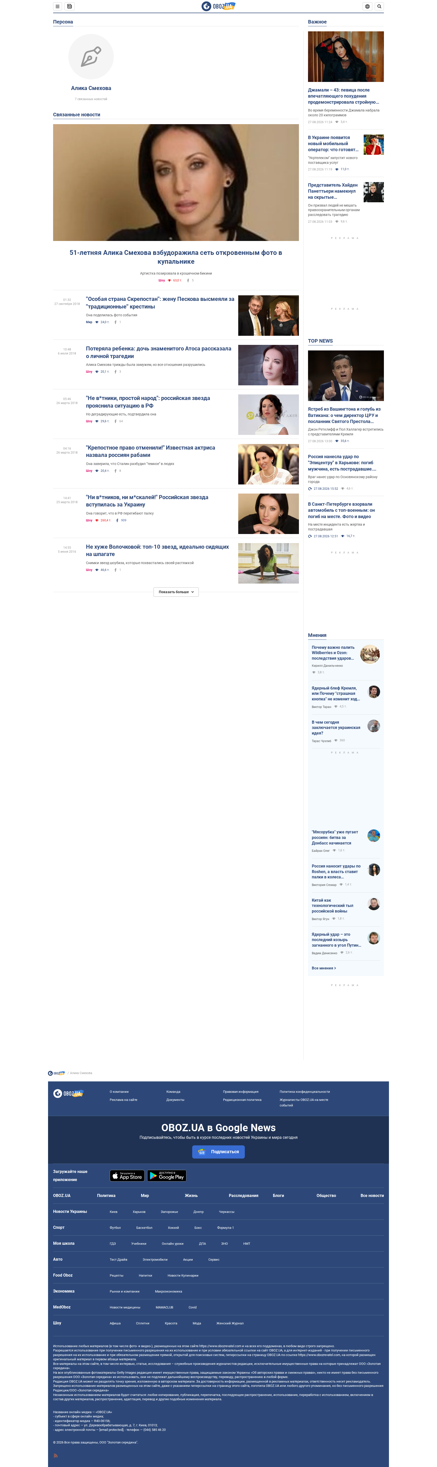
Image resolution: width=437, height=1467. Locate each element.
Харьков (139, 1212)
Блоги (278, 1195)
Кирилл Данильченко (327, 666)
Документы (175, 1100)
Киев (113, 1212)
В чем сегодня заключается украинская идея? (336, 728)
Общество (326, 1195)
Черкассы (226, 1212)
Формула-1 (225, 1228)
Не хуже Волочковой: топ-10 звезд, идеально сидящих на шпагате (157, 551)
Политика (106, 1195)
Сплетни (142, 1323)
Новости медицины (125, 1307)
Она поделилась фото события (111, 315)
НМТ (246, 1244)
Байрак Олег (321, 851)
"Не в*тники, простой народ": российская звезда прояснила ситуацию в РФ (148, 402)
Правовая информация (240, 1092)
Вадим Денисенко (324, 953)
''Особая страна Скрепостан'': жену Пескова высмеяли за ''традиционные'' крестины (160, 303)
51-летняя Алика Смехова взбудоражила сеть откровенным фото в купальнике (176, 257)
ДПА (202, 1244)
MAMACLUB (164, 1307)
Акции (188, 1259)
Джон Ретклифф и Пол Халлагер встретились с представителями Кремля (346, 431)
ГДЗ (113, 1244)
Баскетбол (144, 1228)
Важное (317, 22)
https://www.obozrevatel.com (220, 1346)
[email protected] (111, 1430)
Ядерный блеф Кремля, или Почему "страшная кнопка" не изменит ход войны (334, 694)
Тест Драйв (118, 1259)
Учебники (138, 1244)
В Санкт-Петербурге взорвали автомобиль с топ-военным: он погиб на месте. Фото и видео (341, 510)
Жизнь (191, 1195)
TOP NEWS (320, 341)
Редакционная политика (242, 1100)
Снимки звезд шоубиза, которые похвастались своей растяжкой (140, 563)
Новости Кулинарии (183, 1275)
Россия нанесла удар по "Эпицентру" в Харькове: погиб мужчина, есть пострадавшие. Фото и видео (340, 463)
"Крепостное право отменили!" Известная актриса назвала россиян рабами (150, 451)
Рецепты (116, 1275)
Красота (171, 1323)
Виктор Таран (321, 707)
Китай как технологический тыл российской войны (332, 906)
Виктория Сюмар (324, 885)
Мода (197, 1323)
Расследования (243, 1195)
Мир (89, 322)
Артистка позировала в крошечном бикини (176, 273)
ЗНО (224, 1244)
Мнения (317, 635)
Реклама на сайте (123, 1100)
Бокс (198, 1228)
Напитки (145, 1275)
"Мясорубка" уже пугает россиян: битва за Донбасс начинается (335, 837)
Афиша (115, 1323)
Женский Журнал (230, 1323)
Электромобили (155, 1259)
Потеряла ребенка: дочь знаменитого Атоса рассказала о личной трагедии (158, 352)
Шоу (162, 280)
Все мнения (322, 968)
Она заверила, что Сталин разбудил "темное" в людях (130, 464)
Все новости (372, 1195)
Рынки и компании (125, 1291)
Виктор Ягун (320, 919)
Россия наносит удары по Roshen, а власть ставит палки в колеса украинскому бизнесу (336, 872)
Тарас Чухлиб (321, 741)
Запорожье (169, 1212)
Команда (173, 1092)
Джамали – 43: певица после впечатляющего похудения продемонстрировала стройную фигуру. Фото (342, 96)
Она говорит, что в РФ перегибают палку (120, 513)
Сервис (214, 1259)
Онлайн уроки (173, 1244)
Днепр (198, 1212)
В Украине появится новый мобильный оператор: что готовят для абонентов (331, 144)
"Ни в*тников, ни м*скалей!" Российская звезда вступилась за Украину (147, 501)
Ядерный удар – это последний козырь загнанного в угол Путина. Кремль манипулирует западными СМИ (337, 940)
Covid (192, 1307)
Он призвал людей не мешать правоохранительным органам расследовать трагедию (334, 210)
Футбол (115, 1228)
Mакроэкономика (168, 1291)
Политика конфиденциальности (305, 1092)
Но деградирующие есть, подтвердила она (121, 414)
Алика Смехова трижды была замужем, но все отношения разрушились (145, 365)
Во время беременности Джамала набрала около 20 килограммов (344, 112)
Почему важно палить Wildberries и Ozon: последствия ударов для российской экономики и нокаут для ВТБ (333, 653)
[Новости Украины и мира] (56, 1075)
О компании (119, 1092)
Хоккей (173, 1228)
